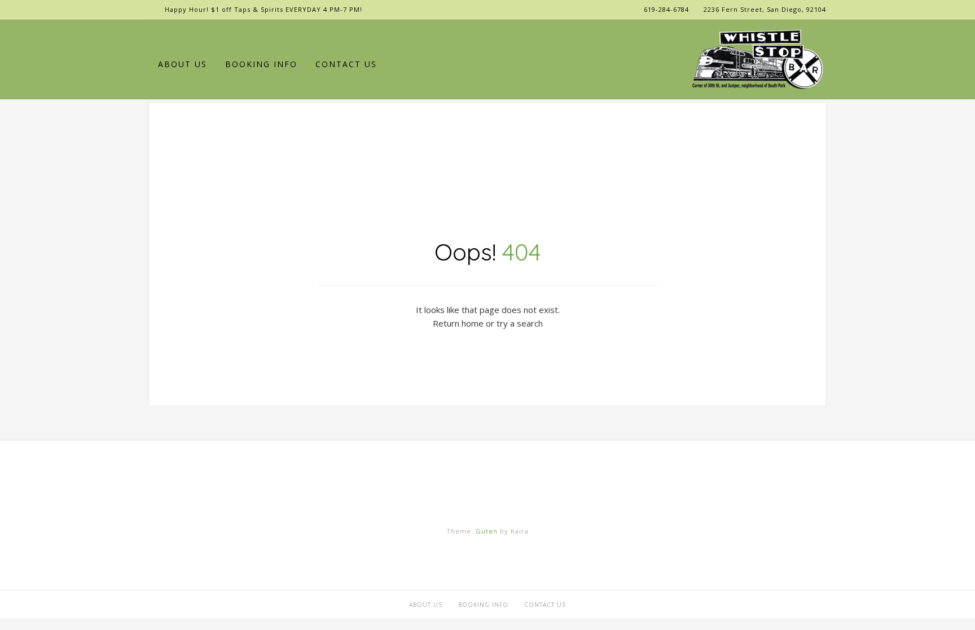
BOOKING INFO (261, 64)
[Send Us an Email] (154, 36)
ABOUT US (182, 64)
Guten (487, 531)
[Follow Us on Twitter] (189, 36)
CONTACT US (346, 64)
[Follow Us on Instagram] (206, 36)
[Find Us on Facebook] (171, 36)
